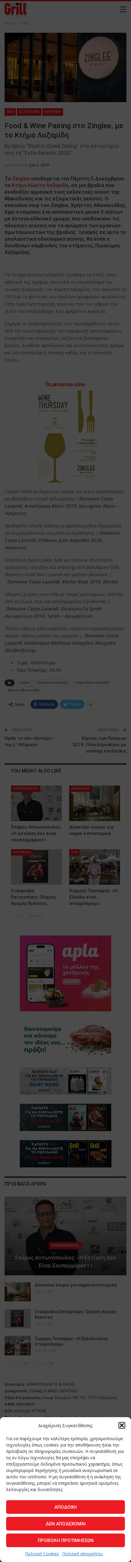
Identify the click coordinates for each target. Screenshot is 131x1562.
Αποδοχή (66, 1507)
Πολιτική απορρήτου (82, 1554)
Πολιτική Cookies (42, 1554)
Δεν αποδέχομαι (66, 1524)
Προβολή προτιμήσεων (66, 1540)
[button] (122, 1425)
